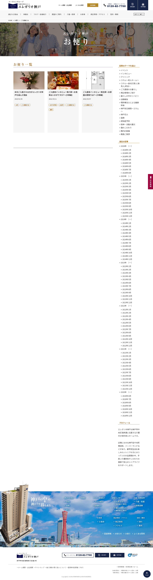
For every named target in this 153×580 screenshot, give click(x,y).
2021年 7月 (126, 372)
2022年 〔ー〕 (127, 305)
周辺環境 (118, 521)
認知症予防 (125, 121)
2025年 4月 (126, 189)
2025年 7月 (126, 199)
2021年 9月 (126, 379)
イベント (124, 70)
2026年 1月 (126, 150)
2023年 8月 (126, 289)
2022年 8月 (126, 332)
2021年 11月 (127, 385)
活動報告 (124, 99)
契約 (140, 521)
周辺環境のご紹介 (128, 92)
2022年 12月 (127, 345)
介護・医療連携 (139, 498)
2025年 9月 (126, 206)
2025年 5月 (126, 193)
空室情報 (107, 533)
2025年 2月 (126, 183)
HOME (10, 20)
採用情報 (92, 5)
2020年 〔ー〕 (127, 392)
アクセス (118, 525)
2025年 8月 (126, 203)
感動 (68, 505)
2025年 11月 (127, 212)
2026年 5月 (126, 163)
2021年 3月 (126, 359)
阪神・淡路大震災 (128, 124)
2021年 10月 (127, 382)
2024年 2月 (126, 226)
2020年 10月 (127, 409)
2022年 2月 (126, 312)
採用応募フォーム (132, 567)
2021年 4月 (126, 362)
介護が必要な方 (120, 508)
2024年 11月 (127, 256)
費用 (140, 525)
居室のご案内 (117, 498)
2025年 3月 (126, 186)
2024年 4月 (126, 233)
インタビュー (126, 73)
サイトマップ (39, 567)
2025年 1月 (126, 180)
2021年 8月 (126, 375)
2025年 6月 (126, 196)
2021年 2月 (126, 356)
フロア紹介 (98, 501)
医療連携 (139, 505)
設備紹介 (98, 505)
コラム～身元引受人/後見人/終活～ (130, 84)
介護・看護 (140, 501)
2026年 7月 (126, 169)
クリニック (125, 77)
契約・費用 (141, 518)
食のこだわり (126, 127)
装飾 (122, 118)
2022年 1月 (126, 309)
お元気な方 (120, 502)
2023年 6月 (126, 282)
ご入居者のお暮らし (129, 89)
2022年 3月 (126, 316)
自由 (68, 501)
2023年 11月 (127, 299)
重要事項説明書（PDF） (76, 567)
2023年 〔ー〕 (127, 262)
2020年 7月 (126, 399)
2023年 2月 (126, 269)
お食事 (99, 518)
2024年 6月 (126, 239)
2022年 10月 (127, 339)
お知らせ (118, 533)
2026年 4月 (126, 159)
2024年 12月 (127, 259)
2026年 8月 (126, 173)
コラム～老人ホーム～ (130, 80)
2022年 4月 (126, 319)
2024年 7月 (126, 243)
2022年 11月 (127, 342)
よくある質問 (79, 5)
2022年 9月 (126, 336)
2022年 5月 (126, 322)
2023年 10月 (127, 296)
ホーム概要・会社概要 (65, 5)
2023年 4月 (126, 276)
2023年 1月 (126, 266)
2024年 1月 (126, 223)
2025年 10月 (127, 209)
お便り (17, 20)
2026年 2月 (126, 153)
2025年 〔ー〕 (127, 176)
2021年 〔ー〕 (127, 349)
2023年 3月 (126, 273)
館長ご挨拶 (125, 134)
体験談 (83, 498)
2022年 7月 (126, 329)
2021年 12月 (127, 389)
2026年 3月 (126, 156)
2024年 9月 (126, 249)
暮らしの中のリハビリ (130, 96)
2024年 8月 (126, 246)
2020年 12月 (127, 415)
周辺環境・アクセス (120, 518)
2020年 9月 (126, 405)
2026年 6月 (126, 166)
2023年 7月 (126, 286)
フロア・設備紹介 (99, 498)
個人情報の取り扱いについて (56, 567)
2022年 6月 (126, 326)
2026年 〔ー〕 (127, 146)
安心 (68, 509)
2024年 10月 (127, 252)
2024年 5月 (126, 236)
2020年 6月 (126, 396)
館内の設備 (125, 131)
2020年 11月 (127, 412)
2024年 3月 (126, 229)
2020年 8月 (126, 402)
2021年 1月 (126, 352)
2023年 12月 (127, 302)
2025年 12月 (127, 216)
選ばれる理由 (69, 498)
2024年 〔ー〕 (127, 219)
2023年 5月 (126, 279)
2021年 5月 (126, 366)
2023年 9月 (126, 292)
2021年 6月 (126, 369)
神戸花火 (124, 114)
